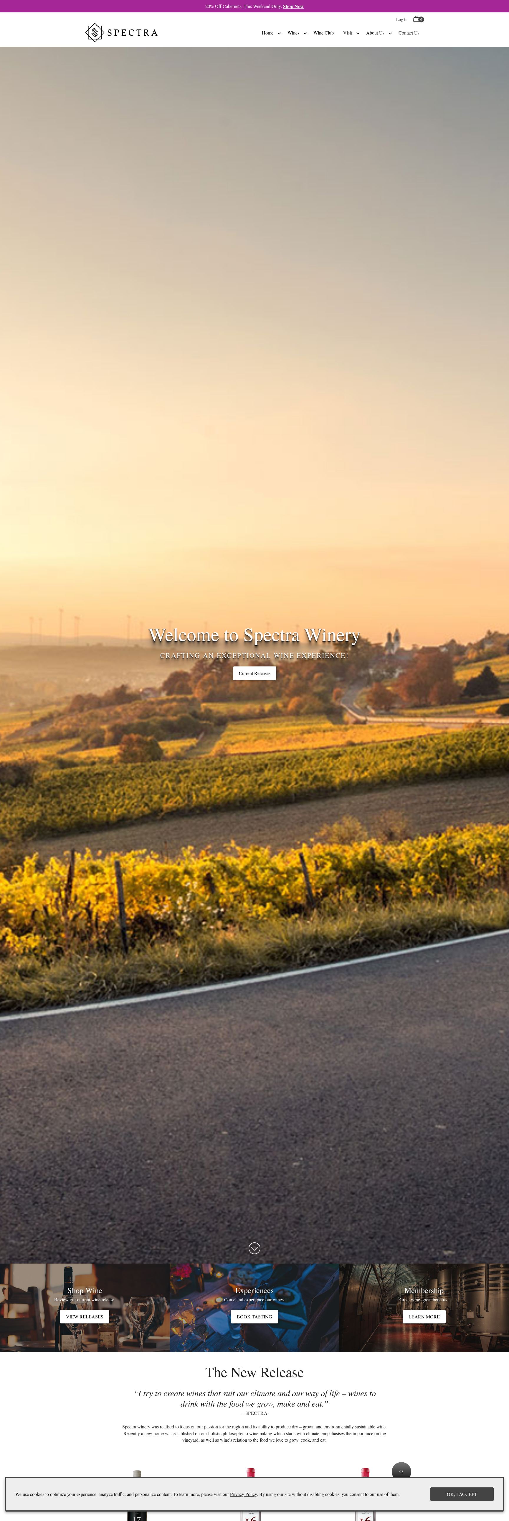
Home (267, 32)
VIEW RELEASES (84, 1316)
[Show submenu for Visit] (357, 33)
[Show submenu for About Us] (390, 33)
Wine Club (323, 32)
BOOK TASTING (254, 1316)
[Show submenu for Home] (279, 33)
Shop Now (293, 6)
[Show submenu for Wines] (305, 33)
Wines (293, 32)
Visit (347, 32)
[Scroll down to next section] (254, 1248)
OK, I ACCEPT (462, 1494)
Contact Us (409, 32)
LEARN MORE (424, 1316)
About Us (375, 32)
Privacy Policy (243, 1494)
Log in (401, 19)
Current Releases (254, 673)
